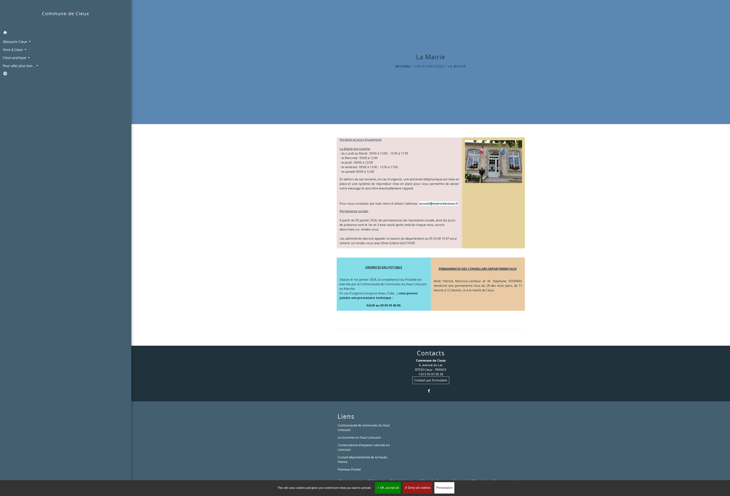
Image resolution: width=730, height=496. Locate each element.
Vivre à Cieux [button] (13, 49)
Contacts (431, 353)
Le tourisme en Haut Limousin (359, 437)
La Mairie (457, 66)
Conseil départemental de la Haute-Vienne (363, 459)
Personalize (444, 487)
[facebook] (430, 391)
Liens (346, 416)
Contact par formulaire (430, 380)
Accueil (403, 66)
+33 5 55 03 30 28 (430, 374)
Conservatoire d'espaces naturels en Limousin (364, 447)
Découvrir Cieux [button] (15, 41)
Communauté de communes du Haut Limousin (364, 427)
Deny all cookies (418, 487)
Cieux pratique (429, 66)
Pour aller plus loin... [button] (19, 65)
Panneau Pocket (349, 469)
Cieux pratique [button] (15, 57)
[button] (66, 33)
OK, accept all (389, 487)
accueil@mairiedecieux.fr (438, 203)
